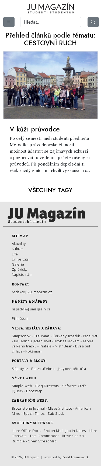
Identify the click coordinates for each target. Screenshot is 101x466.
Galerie (18, 264)
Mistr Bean (63, 346)
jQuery (17, 390)
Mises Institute (60, 408)
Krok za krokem (67, 341)
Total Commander (44, 435)
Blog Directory (47, 385)
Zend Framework (75, 457)
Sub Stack (56, 413)
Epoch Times (34, 413)
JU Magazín (31, 457)
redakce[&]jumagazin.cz (32, 291)
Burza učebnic (43, 368)
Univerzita (20, 259)
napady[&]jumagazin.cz (31, 309)
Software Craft (74, 385)
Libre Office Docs (26, 430)
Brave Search (73, 435)
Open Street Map (42, 441)
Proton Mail (52, 430)
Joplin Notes (75, 430)
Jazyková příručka (72, 368)
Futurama (42, 335)
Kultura (18, 248)
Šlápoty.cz (20, 368)
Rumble (18, 441)
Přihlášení (20, 318)
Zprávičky (19, 269)
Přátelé (46, 346)
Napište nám (22, 274)
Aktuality (19, 243)
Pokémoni (33, 351)
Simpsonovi (22, 335)
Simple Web (22, 385)
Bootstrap (34, 390)
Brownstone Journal (28, 408)
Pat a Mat (90, 335)
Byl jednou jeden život (32, 341)
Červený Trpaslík (66, 335)
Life (15, 254)
